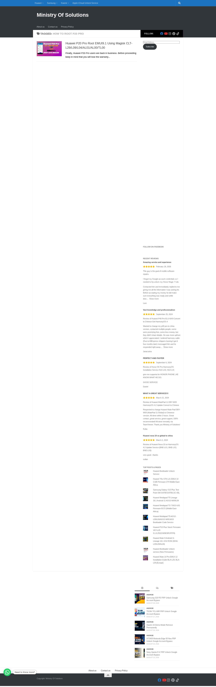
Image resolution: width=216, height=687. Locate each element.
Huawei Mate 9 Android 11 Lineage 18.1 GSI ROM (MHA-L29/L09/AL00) (165, 541)
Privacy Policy (67, 27)
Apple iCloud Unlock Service (85, 3)
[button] (7, 672)
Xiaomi (64, 3)
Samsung (51, 3)
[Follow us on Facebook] (161, 33)
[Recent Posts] (142, 588)
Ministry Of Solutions (63, 15)
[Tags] (171, 588)
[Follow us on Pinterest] (173, 33)
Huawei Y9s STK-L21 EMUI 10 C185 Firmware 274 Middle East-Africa (166, 482)
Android (150, 595)
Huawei (38, 3)
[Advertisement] (161, 97)
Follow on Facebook (153, 247)
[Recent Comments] (157, 588)
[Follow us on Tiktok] (177, 33)
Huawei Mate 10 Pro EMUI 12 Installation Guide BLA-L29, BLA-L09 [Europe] (166, 560)
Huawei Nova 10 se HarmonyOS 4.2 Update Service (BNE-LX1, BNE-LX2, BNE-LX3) (160, 447)
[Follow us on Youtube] (165, 33)
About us (40, 27)
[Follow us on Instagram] (169, 33)
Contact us (53, 27)
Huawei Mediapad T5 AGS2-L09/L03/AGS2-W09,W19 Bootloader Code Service (164, 519)
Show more (154, 299)
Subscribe (150, 47)
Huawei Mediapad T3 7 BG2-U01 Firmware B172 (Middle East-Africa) (166, 508)
